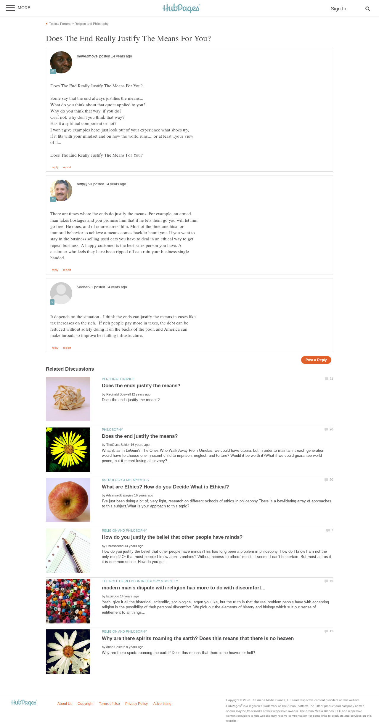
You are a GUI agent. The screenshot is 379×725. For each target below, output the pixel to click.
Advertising (162, 704)
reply (55, 167)
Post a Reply (316, 360)
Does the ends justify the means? (141, 385)
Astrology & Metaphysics (125, 480)
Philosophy (112, 429)
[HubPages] (181, 9)
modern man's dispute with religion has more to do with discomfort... (184, 588)
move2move (87, 56)
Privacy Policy (136, 704)
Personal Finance (118, 379)
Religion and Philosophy (124, 530)
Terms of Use (109, 704)
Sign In (338, 9)
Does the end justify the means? (140, 436)
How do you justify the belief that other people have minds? (172, 537)
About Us (64, 704)
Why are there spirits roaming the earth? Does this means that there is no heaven (198, 638)
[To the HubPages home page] (24, 703)
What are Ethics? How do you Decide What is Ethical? (165, 487)
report (67, 167)
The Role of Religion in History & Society (140, 581)
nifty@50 (84, 184)
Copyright (85, 704)
